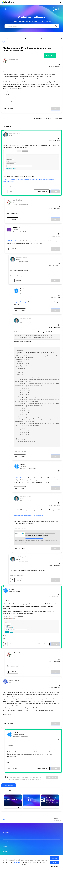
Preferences (54, 866)
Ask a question (8, 785)
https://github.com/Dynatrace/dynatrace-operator (28, 515)
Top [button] (4, 819)
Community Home (6, 38)
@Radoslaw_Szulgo (21, 302)
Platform (15, 38)
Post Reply (52, 777)
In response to (21, 204)
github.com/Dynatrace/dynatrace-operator (34, 538)
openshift (10, 102)
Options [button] (4, 42)
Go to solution (50, 56)
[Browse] (7, 9)
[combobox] (31, 26)
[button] (54, 858)
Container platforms (25, 38)
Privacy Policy (16, 862)
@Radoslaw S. (12, 241)
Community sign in (55, 9)
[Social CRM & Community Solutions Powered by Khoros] (57, 819)
